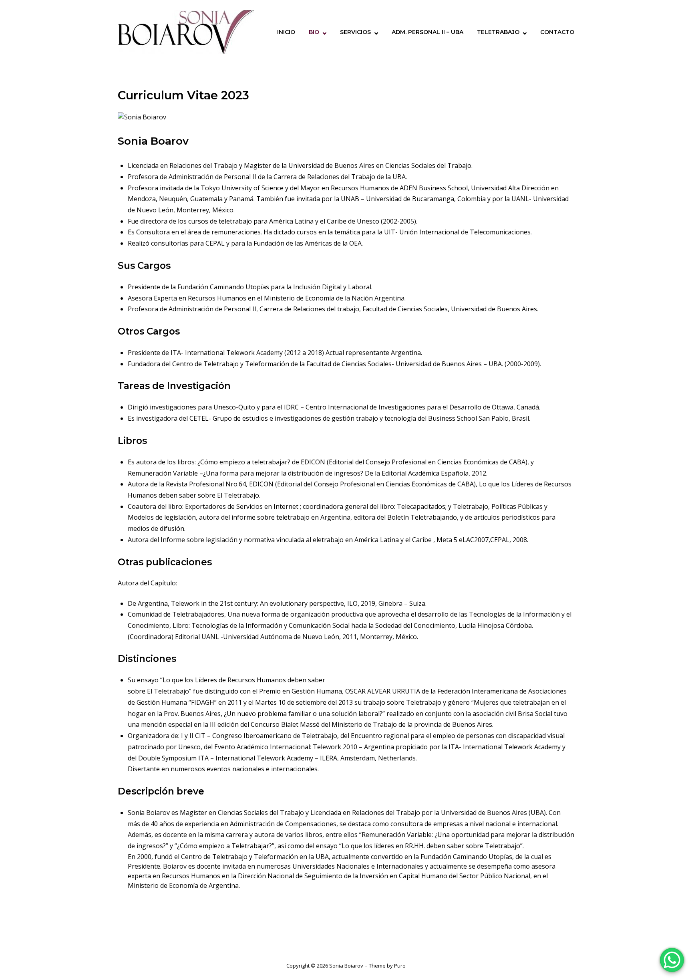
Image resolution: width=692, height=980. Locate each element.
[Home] (186, 31)
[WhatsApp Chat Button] (672, 960)
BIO (314, 32)
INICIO (286, 32)
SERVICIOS (355, 32)
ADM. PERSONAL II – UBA (427, 32)
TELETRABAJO (498, 32)
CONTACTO (557, 32)
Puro (400, 965)
